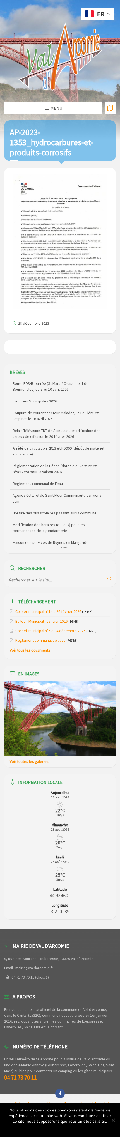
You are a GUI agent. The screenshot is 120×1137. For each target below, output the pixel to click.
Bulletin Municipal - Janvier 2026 (41, 621)
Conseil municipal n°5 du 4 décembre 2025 (50, 630)
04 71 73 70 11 (20, 1077)
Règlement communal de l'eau (40, 640)
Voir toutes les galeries (29, 761)
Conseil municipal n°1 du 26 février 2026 (48, 611)
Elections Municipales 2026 (35, 385)
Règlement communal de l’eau (38, 467)
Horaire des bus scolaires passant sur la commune (55, 497)
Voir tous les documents (30, 650)
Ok (60, 1128)
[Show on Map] (110, 108)
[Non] (113, 1120)
